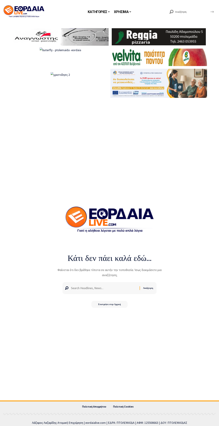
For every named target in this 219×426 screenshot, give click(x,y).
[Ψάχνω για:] (104, 288)
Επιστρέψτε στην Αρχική (109, 304)
